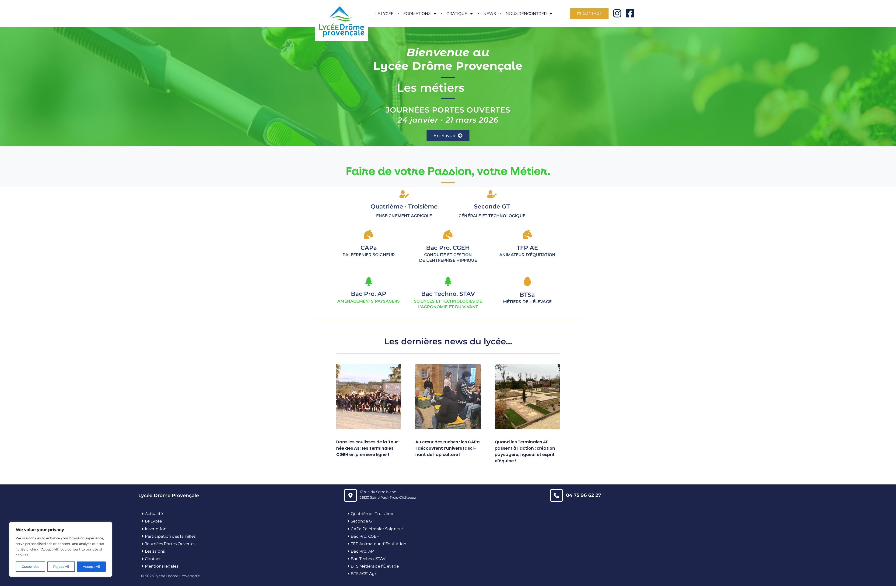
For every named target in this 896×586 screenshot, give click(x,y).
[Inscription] (143, 529)
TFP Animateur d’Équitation (378, 543)
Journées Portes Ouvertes (170, 543)
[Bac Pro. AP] (368, 281)
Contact (153, 558)
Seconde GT (362, 521)
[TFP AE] (527, 234)
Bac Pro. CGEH (365, 536)
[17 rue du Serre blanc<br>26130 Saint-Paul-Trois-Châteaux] (350, 495)
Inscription (155, 528)
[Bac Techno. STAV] (448, 281)
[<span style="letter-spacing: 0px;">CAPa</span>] (368, 234)
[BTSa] (527, 281)
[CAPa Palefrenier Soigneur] (348, 529)
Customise (30, 567)
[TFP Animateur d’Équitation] (348, 544)
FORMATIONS (416, 13)
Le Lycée (153, 521)
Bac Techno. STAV (448, 293)
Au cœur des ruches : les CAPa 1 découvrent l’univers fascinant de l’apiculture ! (447, 448)
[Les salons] (143, 551)
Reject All (61, 567)
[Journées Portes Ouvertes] (143, 544)
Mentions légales (161, 566)
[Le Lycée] (143, 521)
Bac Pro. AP (368, 293)
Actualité (154, 513)
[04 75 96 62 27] (556, 495)
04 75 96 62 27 (583, 495)
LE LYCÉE (384, 13)
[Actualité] (143, 514)
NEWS (489, 13)
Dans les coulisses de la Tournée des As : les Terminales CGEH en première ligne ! (368, 448)
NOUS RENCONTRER (526, 13)
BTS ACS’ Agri (364, 573)
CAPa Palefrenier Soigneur (377, 528)
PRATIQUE (457, 13)
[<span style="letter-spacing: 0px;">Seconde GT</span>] (492, 194)
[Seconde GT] (348, 521)
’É (384, 566)
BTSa (527, 294)
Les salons (155, 551)
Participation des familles (170, 536)
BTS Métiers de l (366, 566)
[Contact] (143, 559)
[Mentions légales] (143, 566)
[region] (60, 549)
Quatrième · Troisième (404, 206)
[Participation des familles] (143, 536)
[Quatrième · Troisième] (404, 194)
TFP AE (527, 247)
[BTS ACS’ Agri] (348, 574)
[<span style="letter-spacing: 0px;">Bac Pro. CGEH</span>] (448, 234)
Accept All (91, 567)
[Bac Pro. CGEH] (348, 536)
